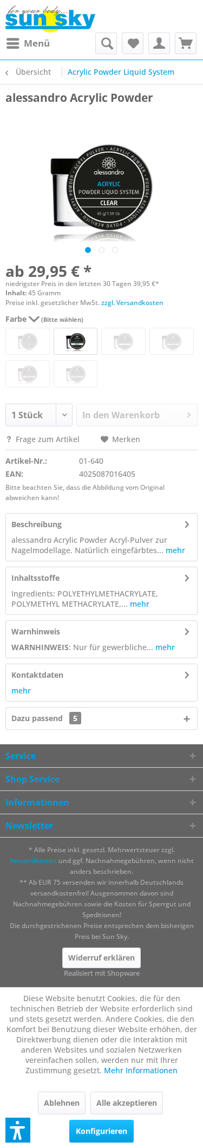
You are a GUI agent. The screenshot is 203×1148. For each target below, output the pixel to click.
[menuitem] (27, 43)
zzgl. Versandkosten (132, 302)
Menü (37, 43)
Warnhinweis (35, 631)
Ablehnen (62, 1103)
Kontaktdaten (37, 675)
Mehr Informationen (141, 1070)
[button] (17, 1130)
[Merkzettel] (132, 43)
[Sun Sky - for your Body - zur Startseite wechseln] (50, 19)
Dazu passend (44, 718)
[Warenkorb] (186, 43)
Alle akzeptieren (126, 1103)
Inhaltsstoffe (35, 578)
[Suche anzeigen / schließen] (106, 43)
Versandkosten (33, 860)
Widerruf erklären (101, 957)
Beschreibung (36, 524)
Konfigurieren (101, 1131)
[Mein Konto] (159, 43)
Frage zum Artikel (48, 439)
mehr (174, 550)
